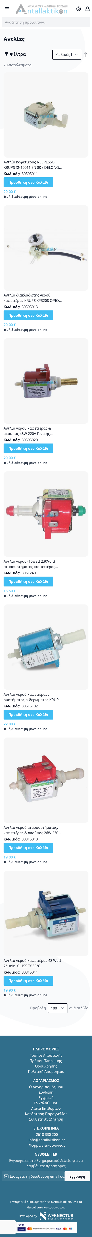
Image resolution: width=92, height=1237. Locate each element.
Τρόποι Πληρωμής (46, 1060)
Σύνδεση (46, 1092)
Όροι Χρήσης (46, 1066)
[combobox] (46, 22)
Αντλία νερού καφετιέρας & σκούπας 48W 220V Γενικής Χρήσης (27, 433)
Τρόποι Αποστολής (46, 1055)
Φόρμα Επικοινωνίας (47, 1145)
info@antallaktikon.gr (47, 1139)
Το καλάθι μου (46, 1103)
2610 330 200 (47, 1134)
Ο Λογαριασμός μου (46, 1086)
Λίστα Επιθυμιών (46, 1108)
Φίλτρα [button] (18, 54)
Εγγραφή (46, 1097)
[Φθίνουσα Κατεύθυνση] (85, 54)
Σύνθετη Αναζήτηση (46, 1119)
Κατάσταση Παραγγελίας (46, 1113)
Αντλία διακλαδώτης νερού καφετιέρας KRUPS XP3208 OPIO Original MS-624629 (31, 300)
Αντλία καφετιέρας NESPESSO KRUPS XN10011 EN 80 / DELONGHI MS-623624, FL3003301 (33, 167)
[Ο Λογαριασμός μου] (78, 8)
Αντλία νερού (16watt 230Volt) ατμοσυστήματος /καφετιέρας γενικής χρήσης (29, 567)
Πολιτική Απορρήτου (46, 1071)
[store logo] (41, 9)
